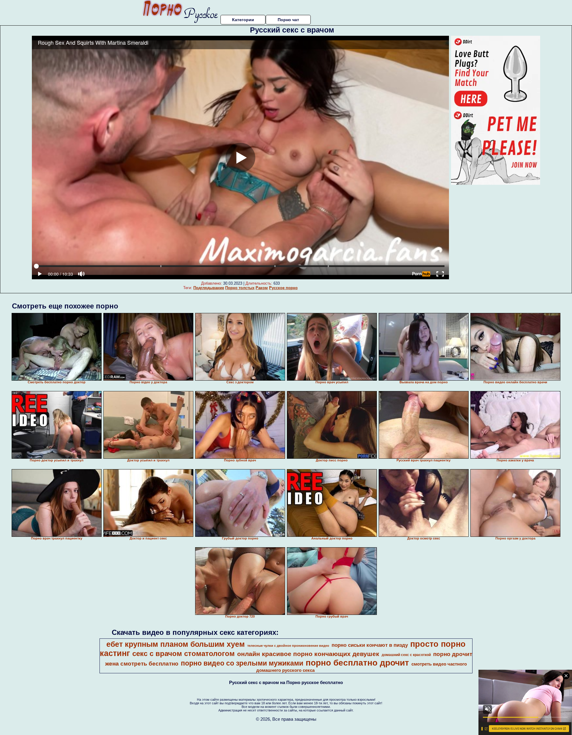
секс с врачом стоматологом (183, 653)
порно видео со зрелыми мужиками (242, 663)
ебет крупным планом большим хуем (175, 644)
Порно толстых (239, 288)
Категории (243, 19)
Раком (262, 288)
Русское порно (283, 288)
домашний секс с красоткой (406, 655)
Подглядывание (208, 288)
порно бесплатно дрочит (357, 662)
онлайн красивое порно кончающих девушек (308, 654)
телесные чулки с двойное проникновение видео (288, 645)
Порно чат (288, 19)
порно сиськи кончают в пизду (370, 645)
